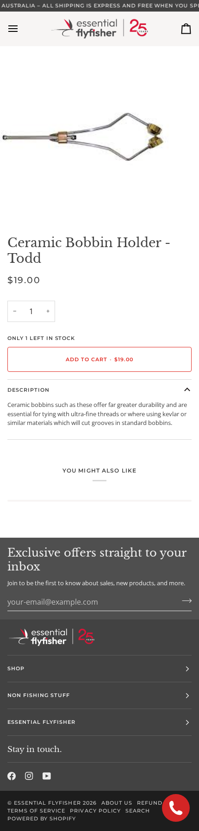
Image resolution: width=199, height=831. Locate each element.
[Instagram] (29, 776)
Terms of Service (36, 810)
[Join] (184, 600)
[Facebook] (11, 776)
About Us (116, 803)
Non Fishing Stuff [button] (38, 695)
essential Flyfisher (47, 803)
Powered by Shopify (41, 818)
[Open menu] (21, 29)
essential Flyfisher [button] (41, 722)
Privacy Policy (95, 810)
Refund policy (162, 803)
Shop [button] (16, 668)
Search (137, 810)
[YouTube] (47, 776)
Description (28, 390)
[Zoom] (17, 204)
